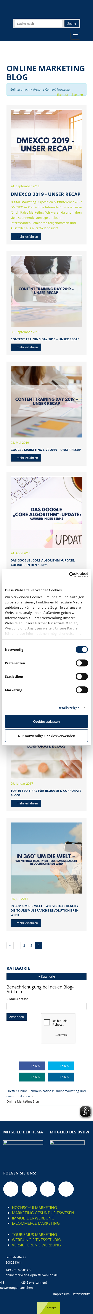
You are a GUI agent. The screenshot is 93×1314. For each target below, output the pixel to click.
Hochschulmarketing (34, 1207)
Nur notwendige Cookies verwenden (46, 736)
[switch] (82, 662)
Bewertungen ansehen (16, 1288)
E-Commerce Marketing (36, 1223)
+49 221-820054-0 (18, 1270)
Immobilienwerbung (33, 1218)
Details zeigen (69, 708)
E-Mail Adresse (17, 999)
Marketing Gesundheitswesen (43, 1212)
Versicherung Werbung (36, 1245)
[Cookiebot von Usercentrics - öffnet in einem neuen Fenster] (69, 575)
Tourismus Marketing (34, 1234)
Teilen (35, 1066)
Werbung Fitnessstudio (36, 1239)
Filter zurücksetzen (69, 95)
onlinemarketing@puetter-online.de (32, 1275)
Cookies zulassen (46, 721)
